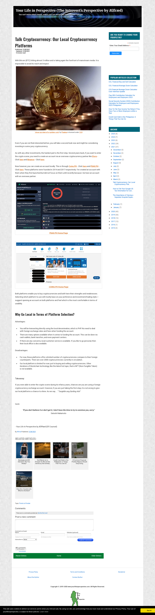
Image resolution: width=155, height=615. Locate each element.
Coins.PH (73, 166)
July (115, 166)
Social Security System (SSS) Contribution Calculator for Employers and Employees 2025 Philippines (124, 103)
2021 (113, 147)
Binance (30, 159)
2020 (113, 212)
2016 (113, 225)
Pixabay (64, 132)
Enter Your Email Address (120, 45)
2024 (113, 137)
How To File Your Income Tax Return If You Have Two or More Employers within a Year (124, 111)
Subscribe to (19, 539)
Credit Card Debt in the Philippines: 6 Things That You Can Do (122, 118)
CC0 (80, 132)
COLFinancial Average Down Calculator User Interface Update (123, 91)
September (117, 160)
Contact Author (77, 577)
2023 (113, 140)
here (22, 159)
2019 (113, 215)
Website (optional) (72, 532)
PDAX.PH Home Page (58, 233)
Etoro (94, 156)
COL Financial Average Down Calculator (123, 86)
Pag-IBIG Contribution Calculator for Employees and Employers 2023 (122, 96)
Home (59, 556)
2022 (113, 144)
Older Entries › (97, 556)
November (117, 153)
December (117, 150)
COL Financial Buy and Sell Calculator (122, 82)
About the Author (33, 577)
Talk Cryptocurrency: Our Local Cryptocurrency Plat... (124, 183)
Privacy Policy (33, 572)
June (115, 170)
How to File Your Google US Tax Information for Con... (123, 190)
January (116, 207)
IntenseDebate (22, 551)
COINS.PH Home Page (58, 287)
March (115, 179)
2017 (113, 221)
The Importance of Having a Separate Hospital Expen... (123, 196)
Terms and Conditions (77, 572)
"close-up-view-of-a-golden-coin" (47, 132)
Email (42, 532)
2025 (113, 134)
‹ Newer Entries (20, 556)
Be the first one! (42, 513)
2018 (113, 218)
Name (17, 532)
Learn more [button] (44, 612)
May (115, 173)
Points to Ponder (24, 503)
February (116, 204)
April (115, 176)
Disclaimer (121, 572)
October (116, 156)
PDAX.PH (94, 166)
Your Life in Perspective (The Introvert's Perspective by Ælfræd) (69, 10)
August (116, 163)
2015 (113, 228)
